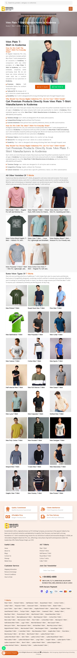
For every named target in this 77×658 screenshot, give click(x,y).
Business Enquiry (11, 653)
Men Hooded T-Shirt (35, 440)
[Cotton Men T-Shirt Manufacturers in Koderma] (38, 348)
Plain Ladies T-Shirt (10, 640)
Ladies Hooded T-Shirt (40, 645)
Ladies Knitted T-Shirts (12, 645)
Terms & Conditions (10, 574)
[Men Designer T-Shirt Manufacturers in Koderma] (60, 428)
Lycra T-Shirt (8, 609)
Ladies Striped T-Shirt (53, 642)
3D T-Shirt (22, 634)
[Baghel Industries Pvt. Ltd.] (7, 8)
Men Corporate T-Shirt (35, 414)
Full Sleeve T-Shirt (45, 606)
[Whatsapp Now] (4, 648)
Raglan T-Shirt (35, 611)
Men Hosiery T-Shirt (35, 493)
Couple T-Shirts (50, 640)
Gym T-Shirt (18, 609)
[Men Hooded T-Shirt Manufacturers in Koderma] (38, 428)
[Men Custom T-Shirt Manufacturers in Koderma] (16, 348)
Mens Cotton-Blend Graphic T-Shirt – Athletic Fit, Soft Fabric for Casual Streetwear (16, 239)
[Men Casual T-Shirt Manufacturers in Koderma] (60, 375)
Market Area (8, 561)
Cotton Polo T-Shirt (55, 617)
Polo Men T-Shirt (56, 308)
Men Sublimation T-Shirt (14, 334)
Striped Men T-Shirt (12, 467)
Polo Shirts (65, 631)
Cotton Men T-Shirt (34, 361)
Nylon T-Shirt (55, 609)
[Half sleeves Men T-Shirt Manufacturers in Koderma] (16, 375)
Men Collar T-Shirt (56, 334)
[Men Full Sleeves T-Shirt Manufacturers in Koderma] (38, 375)
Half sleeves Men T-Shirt (14, 387)
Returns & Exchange (10, 572)
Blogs (6, 553)
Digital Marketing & (64, 652)
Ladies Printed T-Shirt (47, 634)
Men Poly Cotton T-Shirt (14, 440)
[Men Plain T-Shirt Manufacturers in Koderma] (50, 61)
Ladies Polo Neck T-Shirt (12, 637)
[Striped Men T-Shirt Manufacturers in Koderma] (16, 454)
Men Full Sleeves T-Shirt (36, 387)
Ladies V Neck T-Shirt (38, 642)
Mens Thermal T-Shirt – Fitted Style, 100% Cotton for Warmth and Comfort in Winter (38, 211)
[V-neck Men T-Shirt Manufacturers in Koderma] (38, 454)
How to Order (8, 577)
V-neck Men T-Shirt (34, 467)
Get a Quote (43, 87)
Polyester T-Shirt (20, 606)
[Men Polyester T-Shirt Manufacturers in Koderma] (38, 322)
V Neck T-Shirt (28, 609)
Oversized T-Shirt (32, 606)
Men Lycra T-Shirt (12, 414)
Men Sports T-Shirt (56, 361)
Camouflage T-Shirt (56, 628)
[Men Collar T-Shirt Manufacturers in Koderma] (60, 322)
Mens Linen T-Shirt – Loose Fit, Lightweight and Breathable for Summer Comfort (38, 239)
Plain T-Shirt (43, 548)
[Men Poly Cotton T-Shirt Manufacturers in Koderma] (16, 428)
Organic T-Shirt (65, 609)
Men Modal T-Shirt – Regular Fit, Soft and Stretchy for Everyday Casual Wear (16, 211)
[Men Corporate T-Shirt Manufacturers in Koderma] (38, 401)
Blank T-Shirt (57, 606)
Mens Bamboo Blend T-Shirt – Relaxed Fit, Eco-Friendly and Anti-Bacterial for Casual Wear (60, 239)
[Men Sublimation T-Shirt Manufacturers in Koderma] (16, 322)
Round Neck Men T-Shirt (36, 308)
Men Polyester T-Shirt (35, 334)
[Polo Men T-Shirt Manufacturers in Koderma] (60, 295)
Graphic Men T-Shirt (13, 493)
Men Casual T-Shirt (56, 387)
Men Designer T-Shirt (57, 440)
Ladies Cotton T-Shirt (37, 637)
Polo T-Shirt (35, 620)
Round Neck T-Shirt (45, 556)
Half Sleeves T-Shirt (45, 553)
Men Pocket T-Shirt (56, 493)
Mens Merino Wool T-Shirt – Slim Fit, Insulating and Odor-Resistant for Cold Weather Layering (60, 211)
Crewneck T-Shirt (47, 611)
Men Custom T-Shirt (12, 361)
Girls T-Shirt (25, 637)
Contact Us (8, 556)
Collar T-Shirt (43, 561)
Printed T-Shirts (44, 551)
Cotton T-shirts (44, 558)
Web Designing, (54, 652)
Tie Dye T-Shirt (24, 611)
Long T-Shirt (40, 640)
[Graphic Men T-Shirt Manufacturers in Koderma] (16, 480)
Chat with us (58, 87)
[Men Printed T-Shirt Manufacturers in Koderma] (16, 295)
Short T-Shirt (26, 642)
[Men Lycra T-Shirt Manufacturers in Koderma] (16, 401)
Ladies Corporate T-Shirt (12, 642)
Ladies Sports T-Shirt (63, 640)
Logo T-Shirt (25, 623)
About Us (7, 551)
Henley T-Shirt (59, 611)
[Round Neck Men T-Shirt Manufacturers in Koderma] (38, 295)
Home (8, 26)
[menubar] (70, 9)
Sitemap (7, 558)
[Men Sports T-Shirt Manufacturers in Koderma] (60, 348)
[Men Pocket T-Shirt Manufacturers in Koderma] (60, 480)
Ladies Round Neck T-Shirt (54, 637)
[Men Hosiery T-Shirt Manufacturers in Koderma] (38, 480)
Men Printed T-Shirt (12, 308)
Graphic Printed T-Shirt (41, 609)
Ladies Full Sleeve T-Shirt (26, 640)
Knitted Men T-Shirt (56, 414)
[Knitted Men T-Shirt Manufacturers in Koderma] (60, 401)
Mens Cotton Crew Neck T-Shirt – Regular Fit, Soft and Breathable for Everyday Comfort (37, 268)
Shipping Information (11, 569)
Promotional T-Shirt (23, 614)
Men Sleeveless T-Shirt (58, 467)
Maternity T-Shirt (26, 645)
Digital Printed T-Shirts (12, 628)
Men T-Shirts (16, 26)
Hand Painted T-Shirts (11, 611)
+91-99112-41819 (49, 577)
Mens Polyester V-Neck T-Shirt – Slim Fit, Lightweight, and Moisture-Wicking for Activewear (16, 268)
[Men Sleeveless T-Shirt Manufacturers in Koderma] (60, 454)
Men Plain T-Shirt (10, 614)
